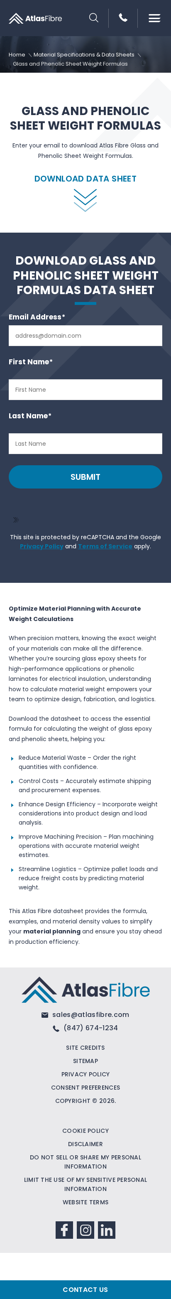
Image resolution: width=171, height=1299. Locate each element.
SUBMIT (85, 477)
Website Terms (86, 1202)
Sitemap (85, 1061)
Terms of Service (105, 546)
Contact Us (85, 1289)
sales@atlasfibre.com (90, 1014)
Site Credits (85, 1048)
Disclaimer (85, 1144)
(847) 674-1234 (90, 1028)
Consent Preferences (85, 1087)
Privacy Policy (42, 546)
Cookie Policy (85, 1131)
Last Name (30, 416)
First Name (31, 362)
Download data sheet (85, 178)
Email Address (37, 317)
